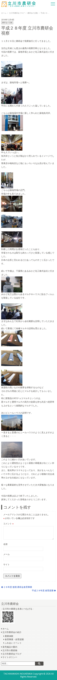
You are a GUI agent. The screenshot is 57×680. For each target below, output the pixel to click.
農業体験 (9, 636)
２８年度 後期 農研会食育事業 (17, 587)
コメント (8, 523)
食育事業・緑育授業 (14, 639)
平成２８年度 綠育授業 (43, 590)
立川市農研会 (18, 4)
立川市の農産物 (9, 650)
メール (6, 554)
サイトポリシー (9, 657)
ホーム (5, 628)
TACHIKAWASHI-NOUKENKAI (17, 673)
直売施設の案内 (9, 646)
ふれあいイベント (13, 642)
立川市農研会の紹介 (11, 632)
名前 (5, 544)
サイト (6, 564)
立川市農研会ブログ (11, 653)
